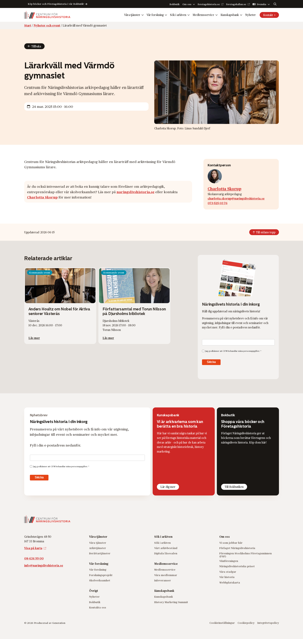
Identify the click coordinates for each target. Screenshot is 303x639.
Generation (58, 623)
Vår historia (227, 577)
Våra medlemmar (165, 574)
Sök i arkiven (178, 15)
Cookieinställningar (222, 622)
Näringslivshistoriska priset (237, 566)
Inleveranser (162, 580)
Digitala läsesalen (165, 553)
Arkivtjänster (97, 548)
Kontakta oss (97, 607)
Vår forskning (155, 15)
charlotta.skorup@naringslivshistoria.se (236, 198)
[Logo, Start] (47, 15)
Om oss (186, 4)
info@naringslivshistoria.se (43, 565)
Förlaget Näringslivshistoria (237, 548)
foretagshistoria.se (209, 4)
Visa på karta (33, 548)
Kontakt (268, 15)
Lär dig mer (167, 487)
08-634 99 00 (34, 558)
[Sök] (275, 4)
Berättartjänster (99, 553)
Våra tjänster (132, 15)
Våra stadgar (227, 571)
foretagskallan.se (236, 4)
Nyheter (250, 15)
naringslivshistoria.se (135, 191)
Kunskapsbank (230, 15)
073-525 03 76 (217, 203)
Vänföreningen (228, 560)
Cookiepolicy (246, 622)
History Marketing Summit (171, 601)
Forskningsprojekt (100, 574)
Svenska (261, 4)
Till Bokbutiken (234, 487)
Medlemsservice (203, 15)
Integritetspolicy (268, 622)
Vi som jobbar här (231, 542)
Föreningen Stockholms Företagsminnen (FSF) (245, 555)
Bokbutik (174, 4)
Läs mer (34, 338)
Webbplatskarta (229, 582)
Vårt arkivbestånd (165, 548)
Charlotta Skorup (42, 197)
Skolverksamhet (99, 580)
